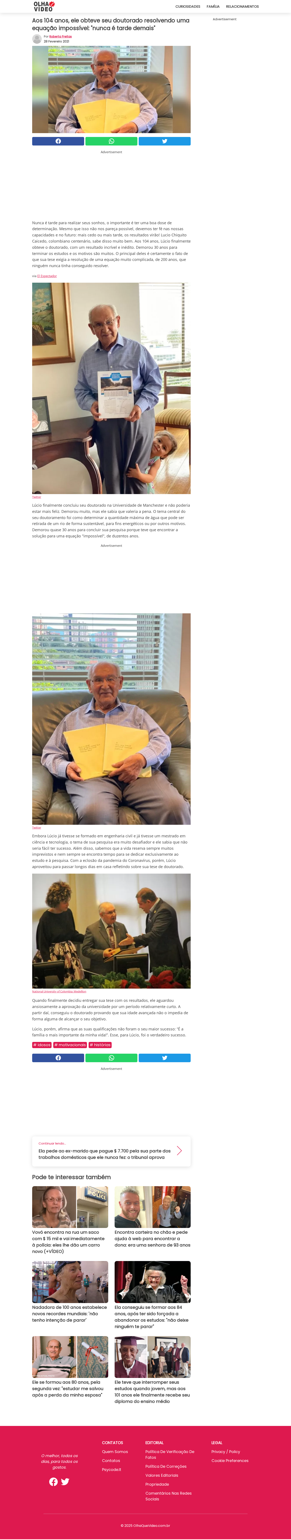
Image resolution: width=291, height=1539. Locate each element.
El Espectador (47, 276)
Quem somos (115, 1451)
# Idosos (41, 1044)
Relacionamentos (242, 6)
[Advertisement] (111, 184)
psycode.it (111, 1469)
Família (213, 6)
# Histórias (100, 1044)
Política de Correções (166, 1466)
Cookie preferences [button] (230, 1460)
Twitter (36, 497)
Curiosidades (188, 6)
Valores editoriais (162, 1475)
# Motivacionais (70, 1044)
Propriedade (157, 1484)
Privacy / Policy (226, 1451)
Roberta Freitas (60, 36)
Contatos (111, 1460)
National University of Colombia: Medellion (59, 991)
